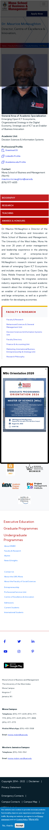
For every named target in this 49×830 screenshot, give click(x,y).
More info (34, 819)
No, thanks (7, 825)
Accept (19, 825)
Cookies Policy (22, 820)
